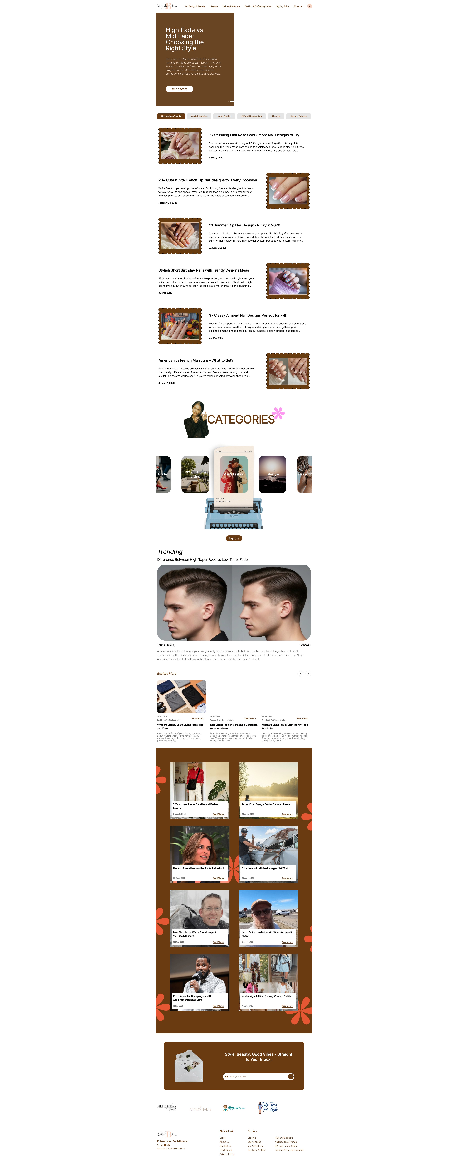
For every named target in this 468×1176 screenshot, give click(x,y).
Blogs (223, 1138)
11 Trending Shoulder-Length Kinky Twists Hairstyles (184, 39)
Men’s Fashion (195, 474)
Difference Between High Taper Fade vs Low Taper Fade (202, 559)
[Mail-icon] (165, 1145)
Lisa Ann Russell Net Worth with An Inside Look (198, 868)
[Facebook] (158, 1145)
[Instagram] (162, 1145)
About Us (224, 1142)
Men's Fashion (166, 645)
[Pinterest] (168, 1145)
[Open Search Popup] (309, 6)
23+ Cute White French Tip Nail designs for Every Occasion (207, 180)
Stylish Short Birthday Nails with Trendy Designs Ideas (203, 270)
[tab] (171, 116)
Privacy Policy (227, 1154)
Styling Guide (282, 6)
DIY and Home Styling (286, 1146)
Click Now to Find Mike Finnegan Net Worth (265, 868)
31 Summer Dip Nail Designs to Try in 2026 (244, 225)
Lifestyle (214, 6)
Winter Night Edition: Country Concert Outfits (266, 996)
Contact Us (225, 1146)
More (296, 6)
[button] (228, 101)
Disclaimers (226, 1150)
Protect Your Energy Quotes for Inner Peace (266, 804)
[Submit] (291, 1076)
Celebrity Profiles (257, 1150)
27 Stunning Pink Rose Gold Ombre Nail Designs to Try (254, 135)
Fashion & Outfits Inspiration (258, 6)
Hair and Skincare (231, 6)
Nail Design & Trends (195, 6)
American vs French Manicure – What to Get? (195, 360)
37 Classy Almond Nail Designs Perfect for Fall (247, 315)
